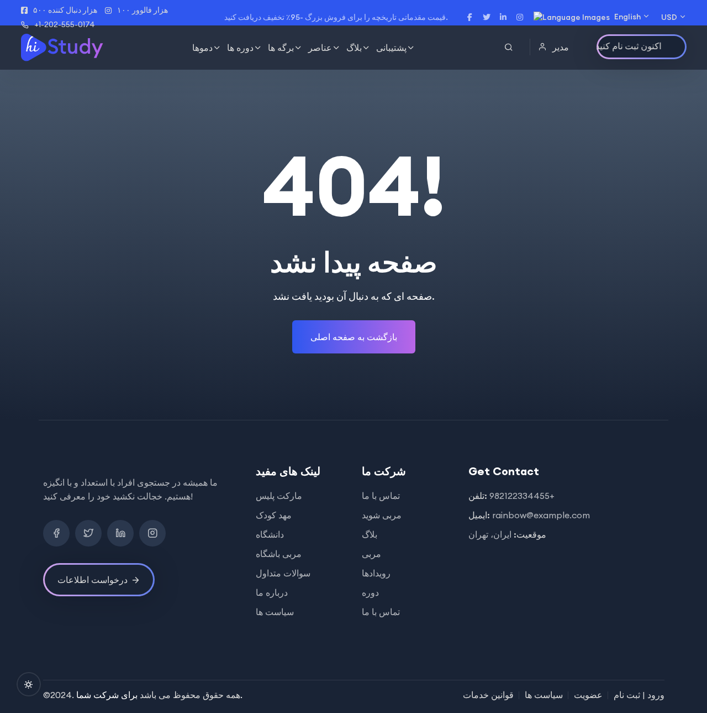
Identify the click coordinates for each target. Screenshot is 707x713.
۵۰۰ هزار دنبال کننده (65, 10)
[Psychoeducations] (63, 47)
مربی (371, 553)
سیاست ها (275, 611)
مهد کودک (274, 515)
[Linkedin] (120, 533)
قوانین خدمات (488, 694)
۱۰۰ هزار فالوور (142, 10)
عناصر (320, 47)
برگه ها (281, 47)
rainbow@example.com (541, 515)
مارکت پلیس (279, 495)
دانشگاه (270, 534)
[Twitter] (88, 533)
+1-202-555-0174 (64, 24)
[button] (555, 47)
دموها (202, 47)
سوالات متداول (283, 573)
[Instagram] (152, 533)
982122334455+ (522, 495)
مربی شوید (382, 515)
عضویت (588, 694)
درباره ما (272, 592)
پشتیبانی (391, 47)
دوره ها (240, 47)
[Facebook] (56, 533)
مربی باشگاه (279, 553)
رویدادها (376, 573)
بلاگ (354, 47)
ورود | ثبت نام (639, 694)
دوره (370, 592)
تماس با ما (381, 495)
